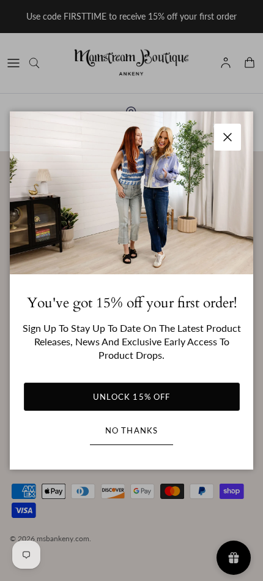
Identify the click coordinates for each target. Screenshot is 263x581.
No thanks (131, 430)
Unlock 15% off (131, 397)
